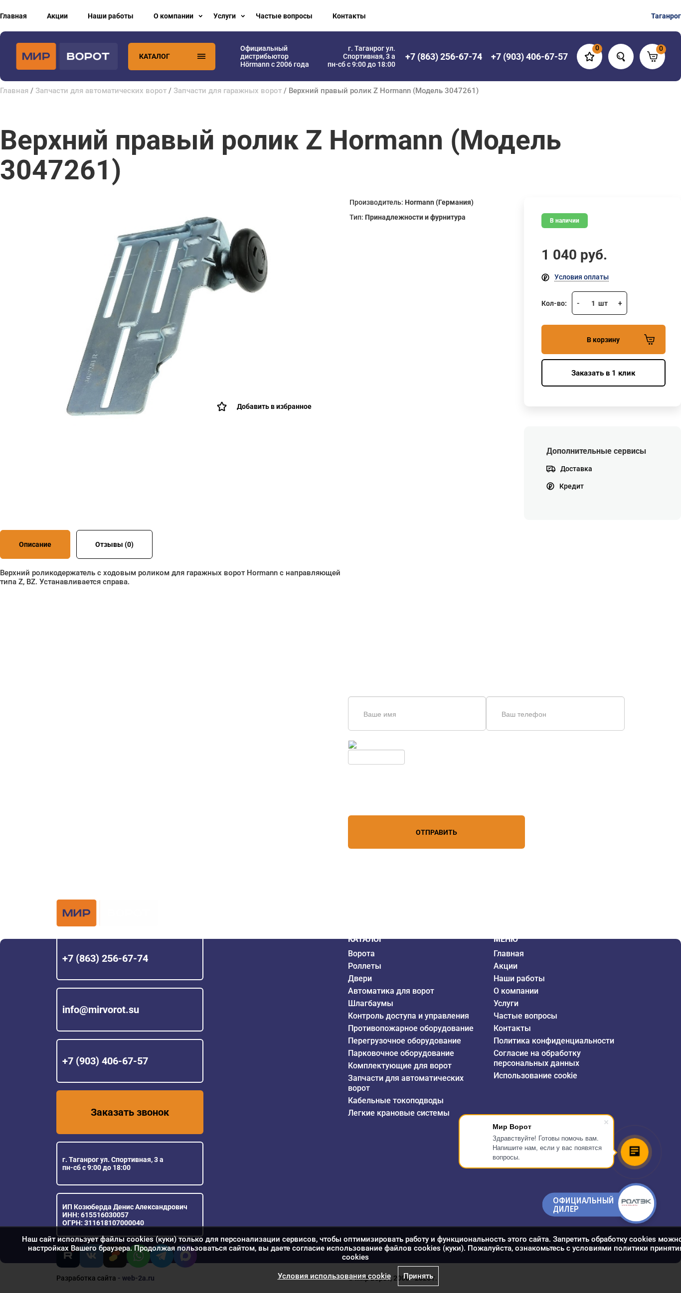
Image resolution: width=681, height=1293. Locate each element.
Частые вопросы (284, 16)
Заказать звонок (130, 1112)
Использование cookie (535, 1075)
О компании (173, 16)
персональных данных (385, 796)
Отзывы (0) (114, 544)
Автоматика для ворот (391, 991)
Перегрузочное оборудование (404, 1040)
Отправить (436, 832)
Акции (57, 16)
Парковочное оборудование (401, 1053)
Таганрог (666, 16)
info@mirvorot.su (100, 1010)
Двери (360, 978)
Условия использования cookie (334, 1276)
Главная (13, 16)
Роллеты (364, 966)
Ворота (361, 953)
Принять (418, 1276)
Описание (35, 544)
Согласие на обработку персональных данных (537, 1058)
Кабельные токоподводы (396, 1100)
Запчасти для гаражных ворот (227, 90)
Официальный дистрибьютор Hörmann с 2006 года (274, 56)
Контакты (349, 16)
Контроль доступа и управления (408, 1016)
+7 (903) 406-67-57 (105, 1061)
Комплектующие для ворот (400, 1065)
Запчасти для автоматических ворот (101, 90)
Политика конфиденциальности (554, 1040)
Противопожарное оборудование (411, 1028)
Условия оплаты (581, 277)
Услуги (224, 16)
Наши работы (111, 16)
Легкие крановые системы (399, 1113)
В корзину (603, 340)
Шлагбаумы (370, 1003)
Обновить (374, 744)
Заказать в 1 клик (603, 373)
